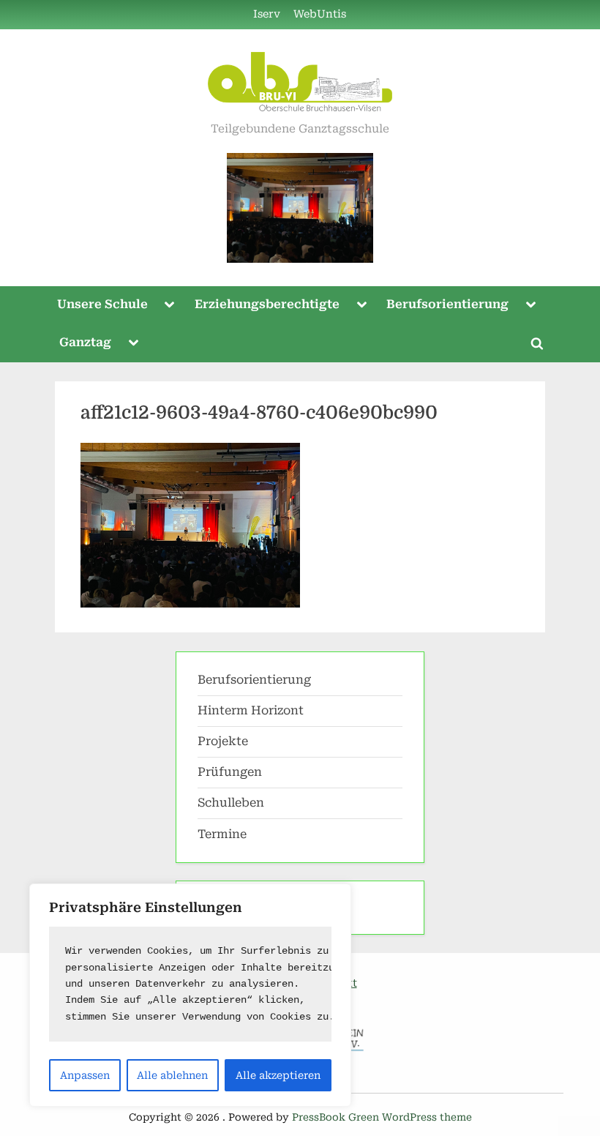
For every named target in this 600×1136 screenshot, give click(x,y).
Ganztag (85, 342)
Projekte (223, 741)
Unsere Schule (102, 304)
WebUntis (319, 14)
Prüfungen (230, 772)
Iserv (266, 14)
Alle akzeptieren (278, 1075)
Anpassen (85, 1075)
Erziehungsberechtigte (267, 304)
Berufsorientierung (447, 304)
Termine (222, 834)
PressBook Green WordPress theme (382, 1117)
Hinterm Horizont (251, 710)
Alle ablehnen (172, 1075)
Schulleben (231, 803)
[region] (190, 995)
